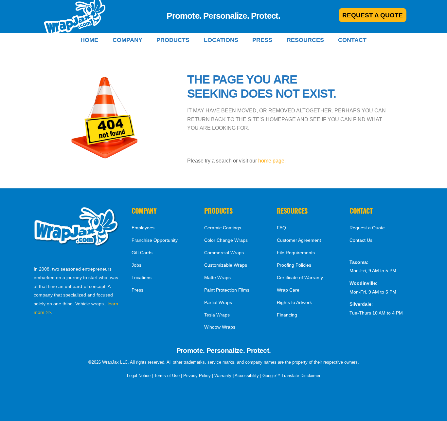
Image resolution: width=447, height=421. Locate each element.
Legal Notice (139, 375)
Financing (287, 314)
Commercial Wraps (224, 252)
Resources (305, 40)
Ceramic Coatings (222, 227)
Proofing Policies (294, 265)
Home (89, 40)
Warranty (222, 375)
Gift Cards (142, 252)
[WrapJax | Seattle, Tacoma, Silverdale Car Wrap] (76, 245)
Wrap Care (288, 290)
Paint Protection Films (226, 290)
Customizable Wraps (225, 265)
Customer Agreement (299, 240)
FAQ (281, 227)
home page (271, 160)
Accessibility (247, 375)
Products (172, 40)
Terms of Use (167, 375)
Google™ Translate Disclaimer (291, 375)
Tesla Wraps (217, 314)
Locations (221, 40)
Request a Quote (367, 227)
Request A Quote (372, 15)
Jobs (136, 265)
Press (262, 40)
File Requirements (296, 252)
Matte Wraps (217, 277)
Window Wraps (219, 327)
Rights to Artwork (294, 302)
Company (127, 40)
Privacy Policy (197, 375)
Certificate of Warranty (300, 277)
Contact (352, 40)
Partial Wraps (218, 302)
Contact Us (360, 240)
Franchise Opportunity (155, 240)
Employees (143, 227)
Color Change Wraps (226, 240)
